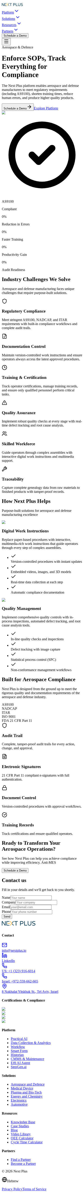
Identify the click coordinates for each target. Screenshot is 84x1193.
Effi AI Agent (20, 1063)
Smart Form (19, 1051)
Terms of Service (34, 1189)
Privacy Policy (12, 1189)
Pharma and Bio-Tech (26, 1092)
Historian (17, 1055)
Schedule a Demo (15, 35)
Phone (6, 912)
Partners (7, 31)
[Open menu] (6, 41)
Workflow (18, 1047)
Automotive (19, 1104)
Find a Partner (21, 1159)
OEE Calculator (22, 1138)
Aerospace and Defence (28, 1084)
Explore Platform (46, 108)
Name (6, 897)
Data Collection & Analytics (31, 1043)
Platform (8, 12)
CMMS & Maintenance (27, 1059)
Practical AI (19, 1039)
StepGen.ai (18, 1067)
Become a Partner (23, 1164)
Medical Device (22, 1088)
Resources (9, 25)
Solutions (8, 19)
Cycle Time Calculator (27, 1142)
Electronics (18, 1100)
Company (9, 902)
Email (6, 907)
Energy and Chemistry (27, 1096)
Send (7, 916)
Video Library (21, 1134)
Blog (14, 1130)
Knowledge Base (23, 1122)
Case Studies (20, 1126)
